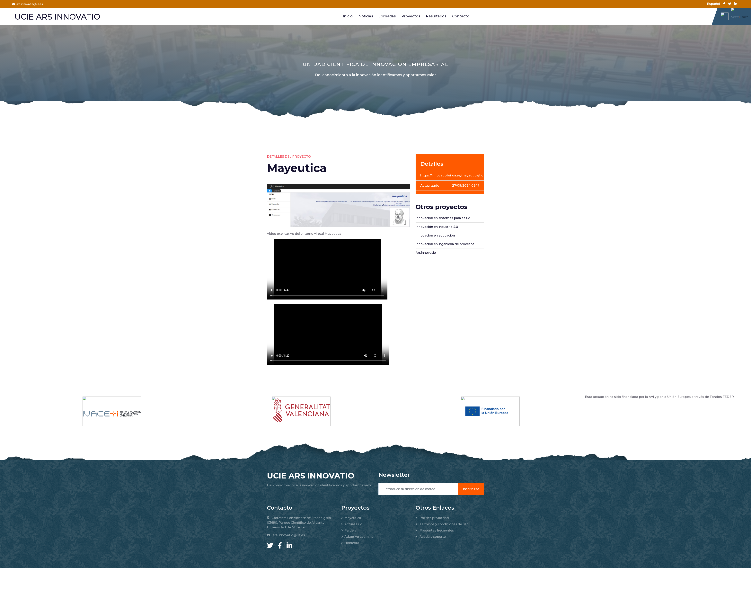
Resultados (436, 16)
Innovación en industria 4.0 (437, 227)
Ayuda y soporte (432, 537)
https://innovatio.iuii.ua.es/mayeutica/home (454, 175)
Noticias (365, 16)
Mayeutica (352, 518)
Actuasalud (353, 524)
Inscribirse (471, 489)
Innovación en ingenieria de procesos (445, 244)
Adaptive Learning (359, 537)
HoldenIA (351, 543)
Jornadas (387, 16)
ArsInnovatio (426, 253)
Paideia (350, 530)
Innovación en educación (435, 235)
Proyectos (411, 16)
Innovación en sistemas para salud (443, 218)
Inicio (348, 16)
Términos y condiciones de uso (444, 524)
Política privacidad (434, 518)
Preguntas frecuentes (436, 530)
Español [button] (713, 4)
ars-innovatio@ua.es (29, 4)
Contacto (460, 16)
